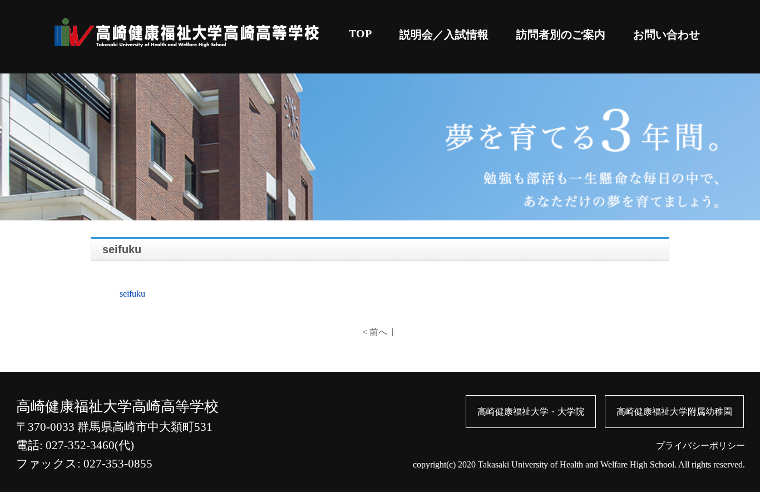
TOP (360, 33)
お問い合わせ (666, 34)
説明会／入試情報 (443, 34)
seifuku (132, 293)
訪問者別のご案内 (560, 34)
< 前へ (374, 332)
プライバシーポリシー (700, 445)
